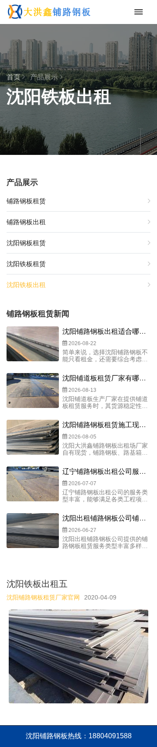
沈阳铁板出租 (26, 284)
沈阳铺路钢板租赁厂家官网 (43, 597)
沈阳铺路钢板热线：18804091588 (79, 736)
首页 (14, 77)
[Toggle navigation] (136, 12)
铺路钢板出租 (26, 222)
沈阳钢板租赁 (26, 243)
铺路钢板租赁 (26, 201)
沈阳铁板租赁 (26, 263)
